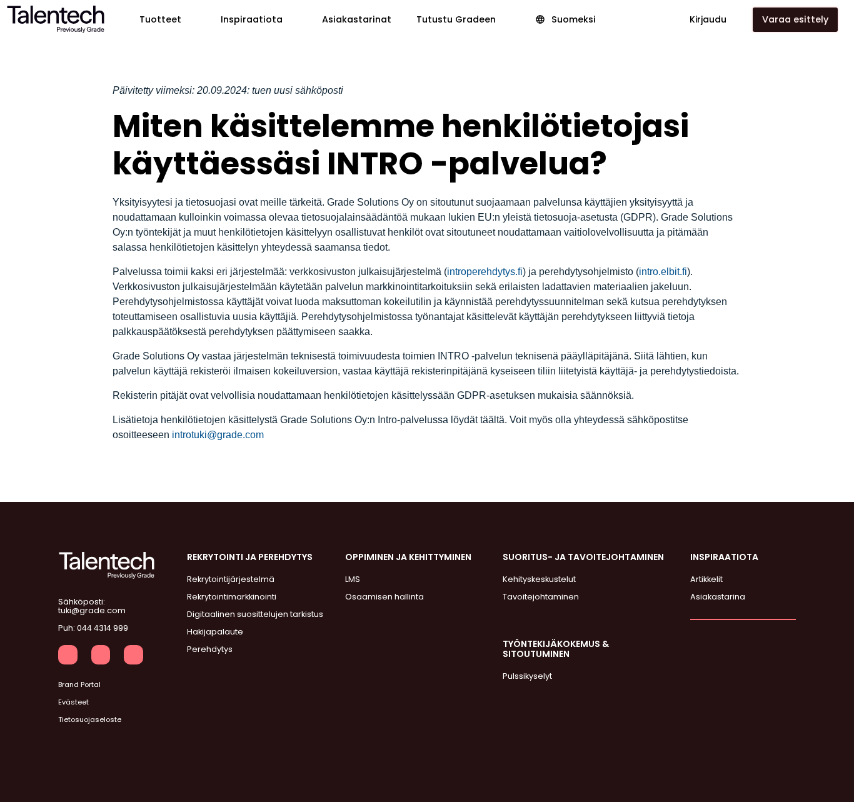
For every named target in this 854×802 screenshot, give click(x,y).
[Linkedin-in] (68, 654)
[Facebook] (101, 654)
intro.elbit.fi (663, 271)
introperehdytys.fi (485, 271)
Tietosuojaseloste (89, 719)
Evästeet (73, 702)
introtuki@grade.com (218, 434)
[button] (167, 20)
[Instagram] (133, 654)
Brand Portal (79, 684)
